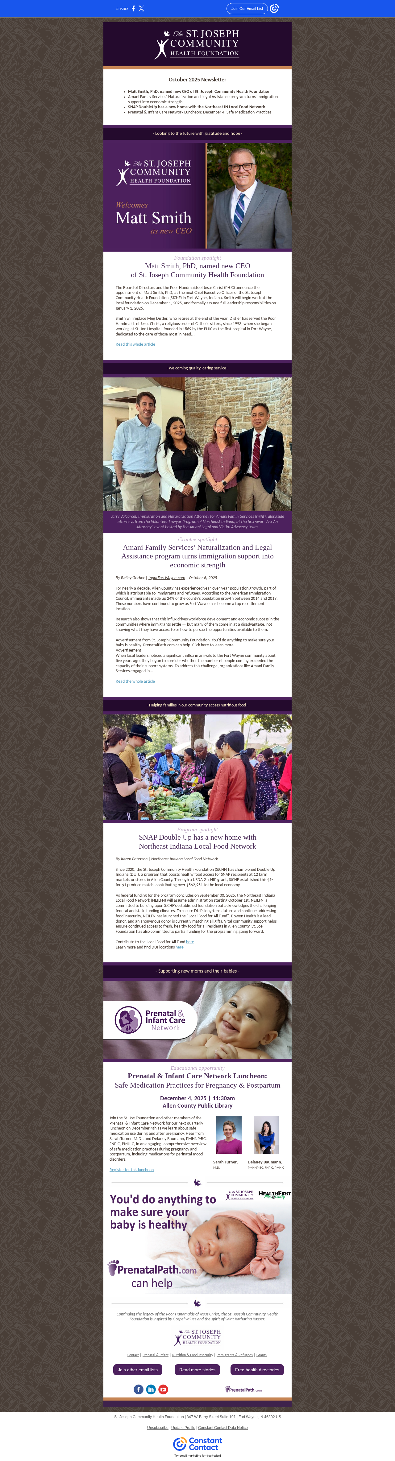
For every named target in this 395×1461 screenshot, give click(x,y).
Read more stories (197, 1369)
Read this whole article (135, 344)
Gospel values (184, 1319)
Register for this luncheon (132, 1170)
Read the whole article (135, 681)
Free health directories (257, 1369)
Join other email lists (138, 1369)
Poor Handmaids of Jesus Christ (192, 1314)
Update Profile (183, 1428)
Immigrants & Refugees (235, 1355)
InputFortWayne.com (166, 578)
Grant (260, 1355)
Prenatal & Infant (155, 1355)
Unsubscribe (157, 1428)
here (190, 942)
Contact (133, 1355)
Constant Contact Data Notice (223, 1428)
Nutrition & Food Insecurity (192, 1355)
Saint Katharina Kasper (244, 1319)
